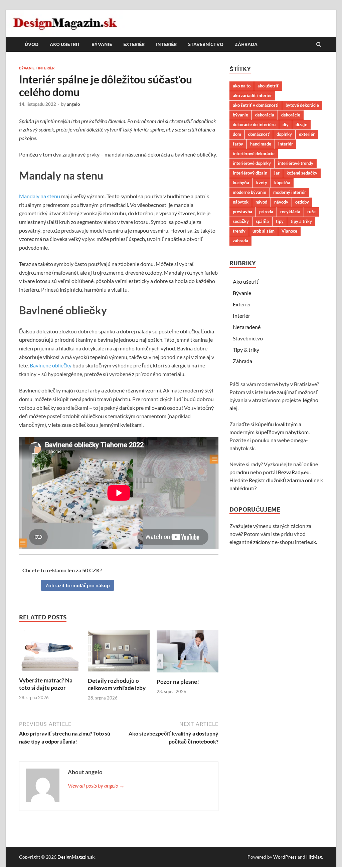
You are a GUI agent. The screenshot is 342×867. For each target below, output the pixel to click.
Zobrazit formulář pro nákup (77, 585)
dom (237, 134)
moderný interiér (289, 192)
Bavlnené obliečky (50, 365)
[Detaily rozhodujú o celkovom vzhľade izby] (119, 673)
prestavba (242, 211)
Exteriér (134, 44)
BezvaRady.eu (294, 472)
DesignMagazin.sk (76, 857)
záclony (262, 542)
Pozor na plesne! (178, 681)
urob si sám (263, 231)
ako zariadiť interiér (252, 95)
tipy (280, 221)
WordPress (285, 857)
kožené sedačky (302, 173)
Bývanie (102, 44)
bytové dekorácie (302, 105)
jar (277, 173)
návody (281, 202)
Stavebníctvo (205, 44)
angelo (73, 104)
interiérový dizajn (250, 173)
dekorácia (264, 114)
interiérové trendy (295, 163)
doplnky (284, 134)
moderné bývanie (249, 192)
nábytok (240, 202)
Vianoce (289, 231)
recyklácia (290, 211)
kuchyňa (241, 182)
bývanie (240, 114)
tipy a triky (301, 221)
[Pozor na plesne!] (187, 674)
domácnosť (259, 134)
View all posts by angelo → (96, 785)
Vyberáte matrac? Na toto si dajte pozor (45, 684)
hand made (260, 144)
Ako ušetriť (65, 44)
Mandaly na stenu (39, 196)
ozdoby (302, 202)
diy (286, 124)
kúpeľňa (282, 182)
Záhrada (246, 44)
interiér (285, 144)
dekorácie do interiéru (254, 124)
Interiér (166, 44)
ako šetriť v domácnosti (256, 105)
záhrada (240, 240)
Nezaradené (247, 327)
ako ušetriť (268, 85)
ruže (311, 211)
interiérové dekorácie (254, 153)
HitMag (314, 857)
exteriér (307, 134)
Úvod (31, 44)
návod (261, 202)
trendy (239, 231)
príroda (266, 211)
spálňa (262, 221)
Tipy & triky (246, 349)
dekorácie (290, 114)
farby (238, 144)
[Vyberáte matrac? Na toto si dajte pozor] (50, 672)
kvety (261, 182)
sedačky (241, 221)
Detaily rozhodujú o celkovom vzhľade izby (117, 684)
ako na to (241, 85)
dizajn (301, 124)
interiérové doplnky (252, 163)
